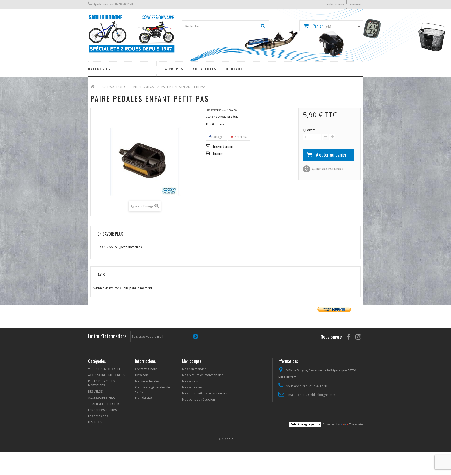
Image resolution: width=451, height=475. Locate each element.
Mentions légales (147, 381)
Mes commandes (194, 369)
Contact (234, 68)
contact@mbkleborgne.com (315, 395)
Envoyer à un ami (223, 146)
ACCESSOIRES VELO (102, 397)
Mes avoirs (190, 381)
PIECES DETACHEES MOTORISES (101, 383)
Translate (356, 424)
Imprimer (218, 153)
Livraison (141, 375)
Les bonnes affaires (102, 410)
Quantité (309, 130)
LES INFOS (95, 422)
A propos (174, 68)
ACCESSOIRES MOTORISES (106, 375)
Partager (217, 137)
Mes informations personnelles (204, 393)
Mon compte (192, 361)
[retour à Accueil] (92, 87)
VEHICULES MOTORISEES (105, 369)
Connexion (355, 4)
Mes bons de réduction (198, 399)
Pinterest (240, 137)
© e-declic (225, 439)
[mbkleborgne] (131, 34)
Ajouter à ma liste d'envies (327, 169)
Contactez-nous (335, 4)
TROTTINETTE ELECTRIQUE (106, 403)
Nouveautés (205, 68)
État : (209, 116)
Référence (213, 110)
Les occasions (98, 416)
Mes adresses (192, 387)
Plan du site (143, 397)
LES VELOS (95, 391)
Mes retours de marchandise (202, 375)
